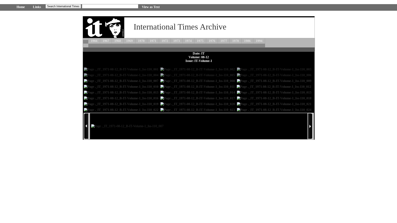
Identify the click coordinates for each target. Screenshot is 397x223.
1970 (141, 41)
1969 (129, 41)
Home (21, 7)
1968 (117, 41)
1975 (200, 41)
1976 (212, 41)
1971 (153, 41)
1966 (94, 41)
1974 (188, 41)
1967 (106, 41)
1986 (247, 41)
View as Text (151, 7)
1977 (223, 41)
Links (37, 7)
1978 (235, 41)
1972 (164, 41)
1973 (176, 41)
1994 (259, 41)
